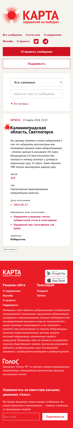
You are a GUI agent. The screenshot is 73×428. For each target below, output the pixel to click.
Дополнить (10, 249)
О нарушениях (52, 34)
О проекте (23, 41)
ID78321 (15, 120)
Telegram (42, 291)
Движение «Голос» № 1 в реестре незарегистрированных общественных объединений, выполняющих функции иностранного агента (36, 370)
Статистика (33, 34)
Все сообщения (12, 34)
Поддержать (36, 63)
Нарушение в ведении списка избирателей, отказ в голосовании (35, 218)
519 (12, 178)
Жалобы (8, 41)
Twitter (41, 295)
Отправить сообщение (36, 51)
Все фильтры (21, 103)
